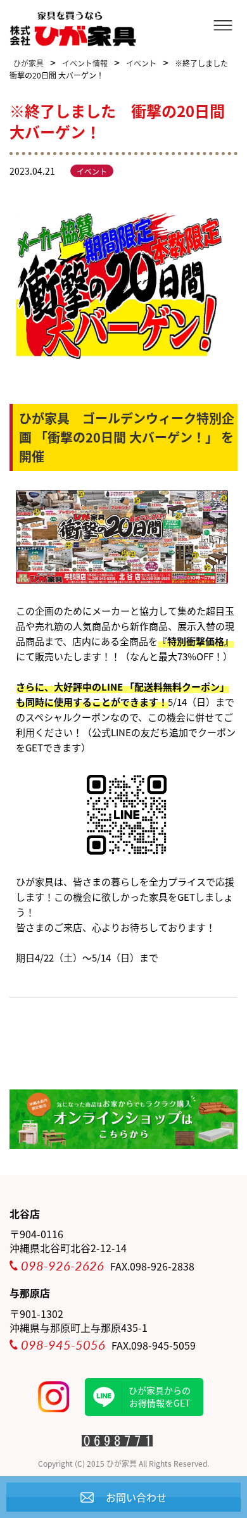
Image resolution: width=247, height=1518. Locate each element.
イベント (92, 171)
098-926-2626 (62, 1265)
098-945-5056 (63, 1344)
